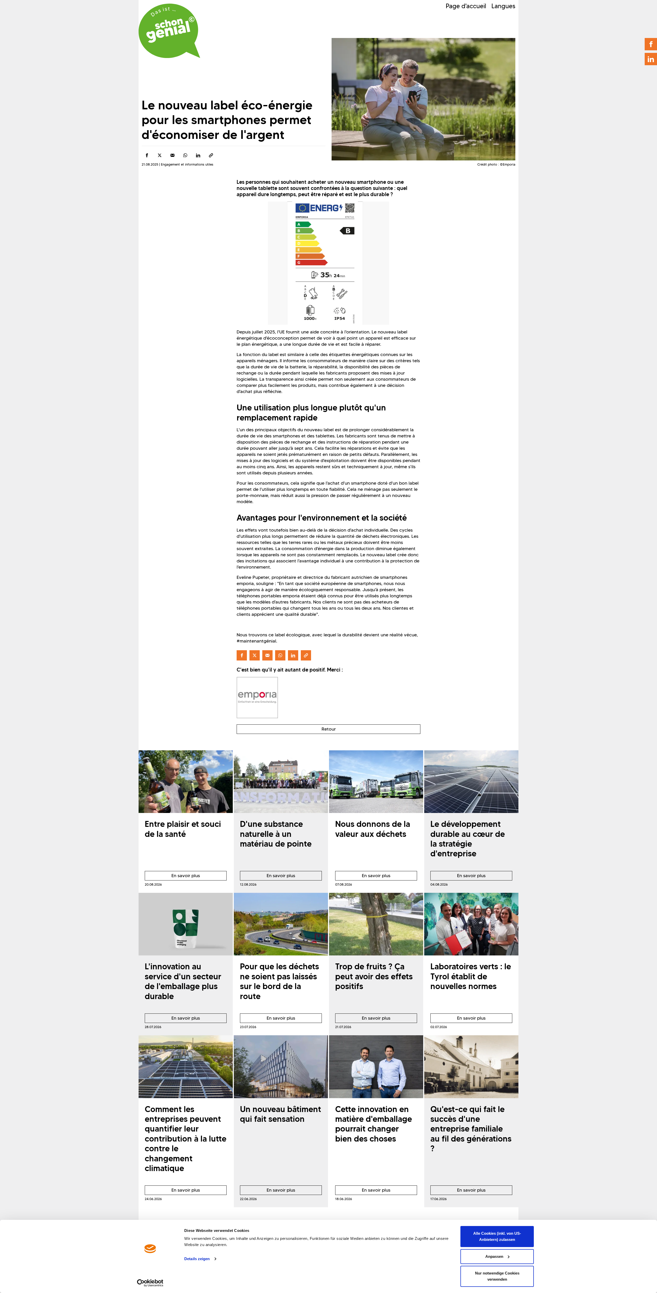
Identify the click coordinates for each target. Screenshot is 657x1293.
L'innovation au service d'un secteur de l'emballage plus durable (183, 981)
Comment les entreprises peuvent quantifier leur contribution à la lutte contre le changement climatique (185, 1138)
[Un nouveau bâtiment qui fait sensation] (281, 1066)
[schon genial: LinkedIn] (651, 59)
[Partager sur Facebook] (147, 155)
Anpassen (494, 1256)
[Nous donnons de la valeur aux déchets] (376, 781)
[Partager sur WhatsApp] (185, 155)
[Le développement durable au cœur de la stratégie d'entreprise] (471, 781)
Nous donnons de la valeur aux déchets (372, 829)
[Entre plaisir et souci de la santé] (186, 781)
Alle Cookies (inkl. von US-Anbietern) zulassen (497, 1236)
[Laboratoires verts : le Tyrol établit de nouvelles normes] (471, 924)
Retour (329, 729)
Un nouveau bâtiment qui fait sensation (280, 1114)
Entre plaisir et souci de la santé (183, 829)
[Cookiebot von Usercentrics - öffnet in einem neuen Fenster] (150, 1283)
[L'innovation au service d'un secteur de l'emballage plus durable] (186, 924)
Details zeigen (197, 1259)
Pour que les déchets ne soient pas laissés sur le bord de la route (279, 981)
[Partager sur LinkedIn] (198, 155)
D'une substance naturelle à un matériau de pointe (276, 834)
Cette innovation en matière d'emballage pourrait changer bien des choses (373, 1124)
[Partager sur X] (159, 155)
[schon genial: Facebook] (651, 44)
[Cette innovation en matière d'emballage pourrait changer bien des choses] (376, 1066)
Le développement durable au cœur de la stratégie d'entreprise (467, 838)
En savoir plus (172, 876)
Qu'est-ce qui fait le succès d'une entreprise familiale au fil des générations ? (470, 1129)
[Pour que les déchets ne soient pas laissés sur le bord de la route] (281, 924)
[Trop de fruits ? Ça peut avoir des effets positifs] (376, 924)
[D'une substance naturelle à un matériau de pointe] (281, 781)
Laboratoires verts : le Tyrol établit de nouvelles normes (470, 976)
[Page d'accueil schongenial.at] (169, 31)
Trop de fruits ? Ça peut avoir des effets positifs (374, 976)
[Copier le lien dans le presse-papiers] (211, 155)
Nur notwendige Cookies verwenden (497, 1276)
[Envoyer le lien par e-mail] (172, 155)
